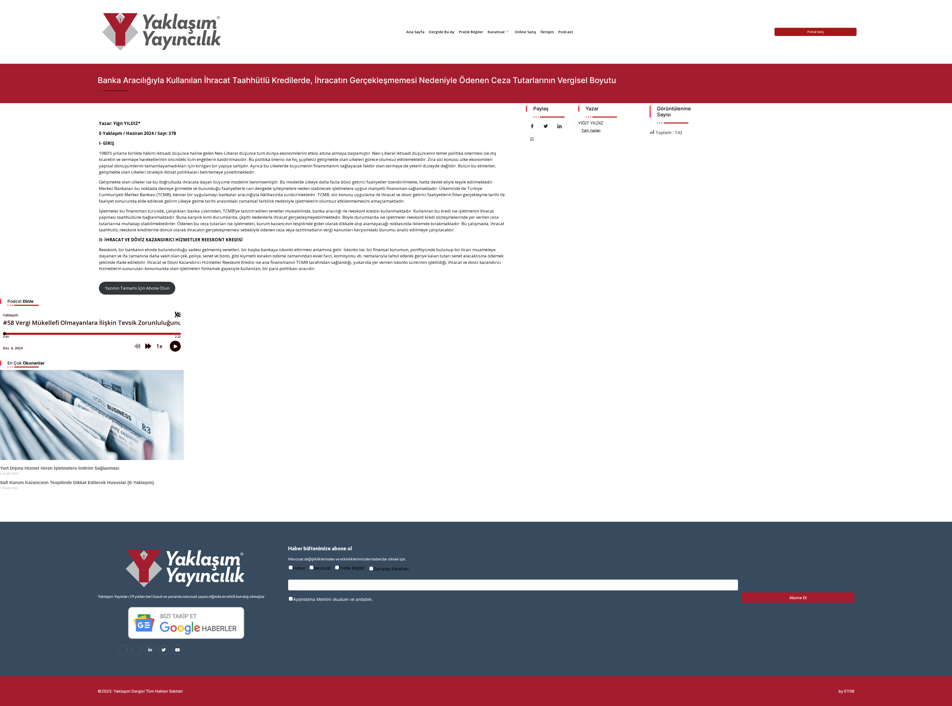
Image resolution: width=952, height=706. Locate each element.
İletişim (547, 31)
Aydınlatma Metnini (312, 599)
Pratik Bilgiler (471, 31)
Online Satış (525, 31)
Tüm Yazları (590, 130)
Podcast (565, 31)
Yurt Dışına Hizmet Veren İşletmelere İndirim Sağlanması (59, 468)
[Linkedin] (150, 650)
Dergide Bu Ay (441, 31)
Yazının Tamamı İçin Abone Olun (137, 288)
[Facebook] (123, 650)
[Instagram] (136, 650)
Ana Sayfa (415, 31)
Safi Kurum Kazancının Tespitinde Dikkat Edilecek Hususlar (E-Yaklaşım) (77, 482)
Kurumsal (496, 31)
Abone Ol (798, 597)
